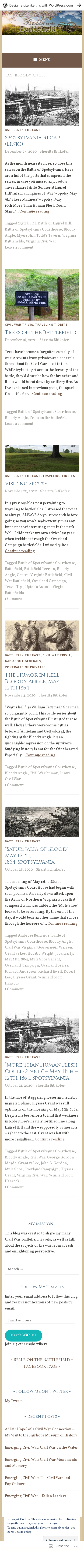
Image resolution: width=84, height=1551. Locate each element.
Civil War (37, 1157)
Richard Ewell (50, 971)
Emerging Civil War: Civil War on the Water (41, 1447)
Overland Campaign (49, 581)
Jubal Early (64, 953)
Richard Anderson (20, 971)
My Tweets (13, 1401)
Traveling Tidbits (51, 324)
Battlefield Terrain (39, 569)
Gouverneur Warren (54, 947)
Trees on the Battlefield (40, 332)
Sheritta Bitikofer (54, 151)
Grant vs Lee (15, 953)
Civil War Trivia (19, 324)
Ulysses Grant (24, 977)
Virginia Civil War (41, 241)
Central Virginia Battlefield (39, 575)
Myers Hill (26, 235)
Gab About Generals (23, 661)
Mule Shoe (14, 1169)
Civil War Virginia (20, 947)
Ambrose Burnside (33, 935)
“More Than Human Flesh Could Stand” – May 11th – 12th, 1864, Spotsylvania (41, 1071)
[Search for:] (42, 1269)
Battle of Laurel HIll (54, 223)
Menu (45, 60)
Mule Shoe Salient (45, 959)
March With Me (23, 1335)
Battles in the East (23, 130)
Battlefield (13, 569)
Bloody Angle (16, 418)
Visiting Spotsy (26, 483)
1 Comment (14, 599)
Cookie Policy (22, 1532)
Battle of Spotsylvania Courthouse (33, 229)
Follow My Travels (42, 1287)
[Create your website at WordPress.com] (42, 5)
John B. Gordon (54, 1163)
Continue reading (34, 211)
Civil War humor (44, 773)
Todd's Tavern (48, 235)
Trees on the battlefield (49, 418)
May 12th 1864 (16, 959)
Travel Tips (14, 587)
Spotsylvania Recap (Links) (32, 141)
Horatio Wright (40, 953)
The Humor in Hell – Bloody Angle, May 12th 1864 (34, 681)
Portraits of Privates (25, 667)
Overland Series (54, 965)
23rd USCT (27, 223)
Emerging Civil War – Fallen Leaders (35, 1496)
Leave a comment (19, 247)
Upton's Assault (38, 587)
